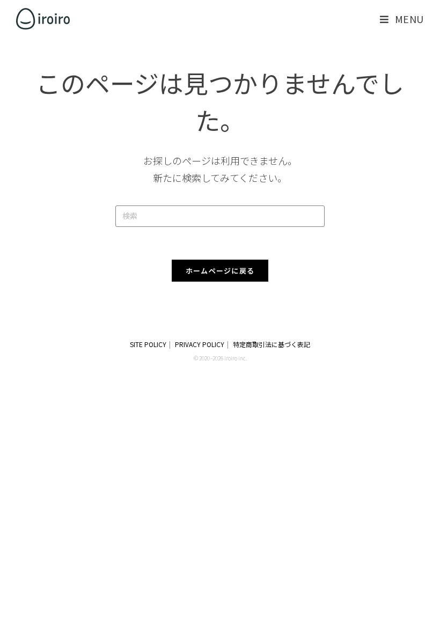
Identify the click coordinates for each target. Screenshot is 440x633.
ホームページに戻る (220, 271)
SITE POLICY (148, 344)
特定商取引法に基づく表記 (271, 344)
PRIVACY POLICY (199, 344)
